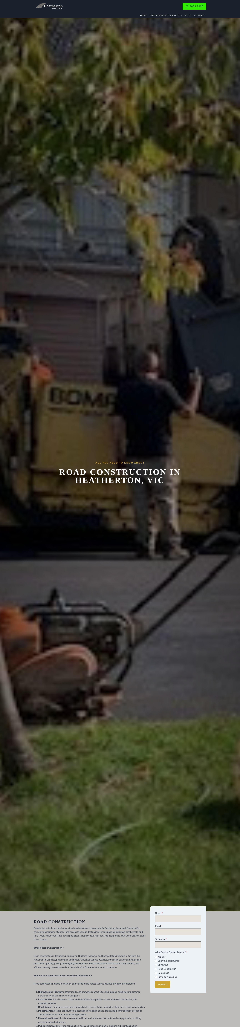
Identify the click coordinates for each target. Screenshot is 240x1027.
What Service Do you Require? (171, 952)
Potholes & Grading (167, 977)
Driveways (163, 965)
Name (159, 913)
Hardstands (163, 973)
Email (158, 926)
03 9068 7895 (194, 6)
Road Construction (167, 969)
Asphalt (161, 957)
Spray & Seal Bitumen (168, 961)
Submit (162, 984)
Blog (188, 15)
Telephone (161, 939)
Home (143, 15)
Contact (199, 15)
